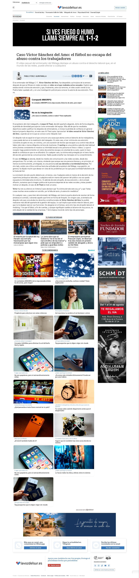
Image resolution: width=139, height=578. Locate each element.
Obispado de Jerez (70, 12)
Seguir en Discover (46, 2)
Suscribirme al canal (74, 548)
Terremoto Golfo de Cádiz (54, 12)
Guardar (86, 76)
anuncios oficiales (101, 16)
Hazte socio (55, 565)
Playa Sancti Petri (83, 12)
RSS (67, 575)
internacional (64, 16)
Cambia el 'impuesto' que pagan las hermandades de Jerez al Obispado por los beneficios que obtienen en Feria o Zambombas (116, 111)
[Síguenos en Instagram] (98, 565)
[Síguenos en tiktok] (102, 565)
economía (49, 16)
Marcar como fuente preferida (105, 569)
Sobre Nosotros (35, 575)
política (72, 16)
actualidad (15, 20)
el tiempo (119, 16)
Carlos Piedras (18, 245)
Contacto (43, 575)
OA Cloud (82, 575)
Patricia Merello (73, 247)
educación (86, 16)
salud (92, 16)
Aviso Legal (50, 575)
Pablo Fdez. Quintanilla (35, 76)
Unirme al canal (35, 548)
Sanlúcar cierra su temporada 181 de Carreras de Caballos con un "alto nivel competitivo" (116, 88)
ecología (78, 16)
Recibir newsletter (113, 548)
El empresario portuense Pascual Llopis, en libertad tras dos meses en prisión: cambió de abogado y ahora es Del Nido (80, 241)
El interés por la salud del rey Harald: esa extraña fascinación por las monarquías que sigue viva (116, 95)
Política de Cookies (60, 575)
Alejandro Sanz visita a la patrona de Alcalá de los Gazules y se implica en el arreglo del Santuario (115, 103)
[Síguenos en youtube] (105, 565)
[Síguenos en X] (95, 565)
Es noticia (29, 12)
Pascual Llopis (95, 12)
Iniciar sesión (120, 8)
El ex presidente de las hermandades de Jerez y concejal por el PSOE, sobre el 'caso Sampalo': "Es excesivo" (116, 79)
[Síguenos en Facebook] (108, 565)
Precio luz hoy (39, 12)
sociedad (56, 16)
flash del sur (111, 16)
